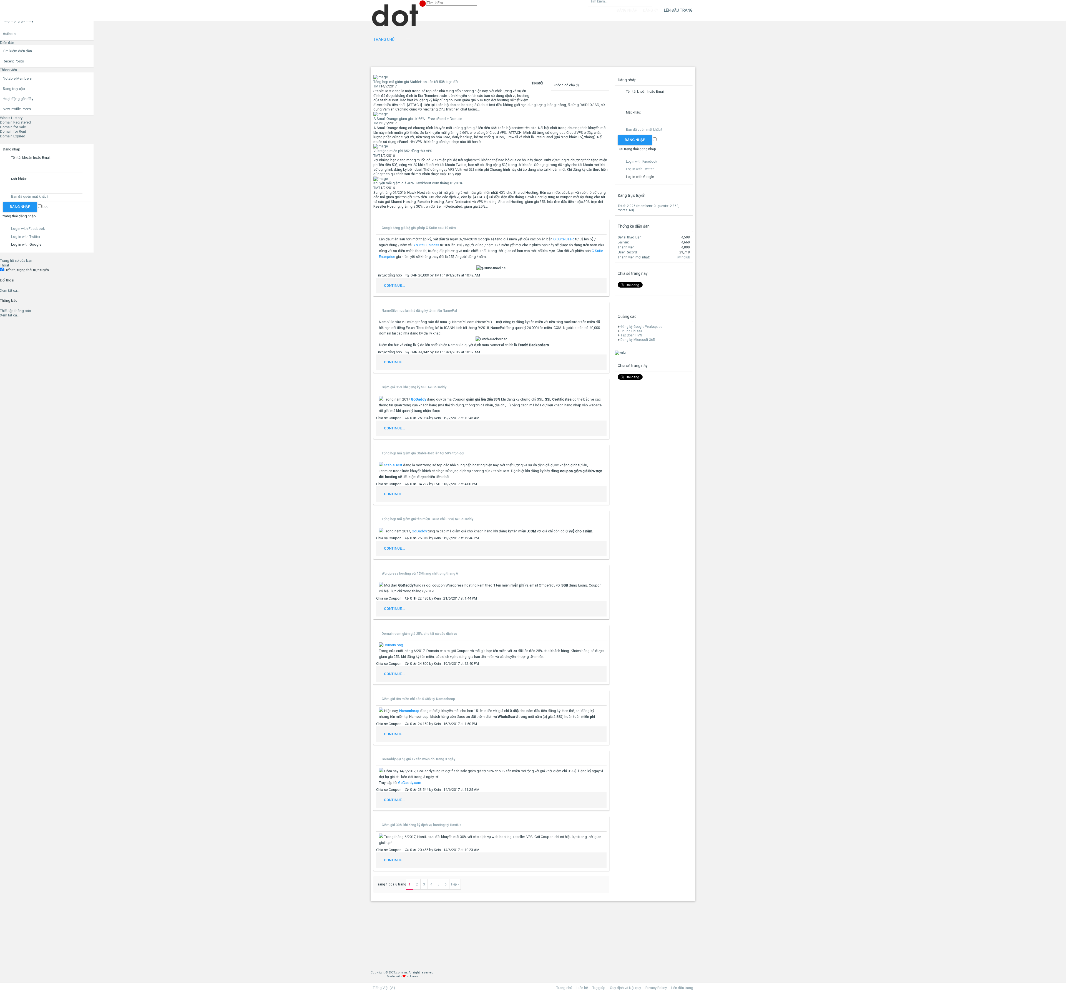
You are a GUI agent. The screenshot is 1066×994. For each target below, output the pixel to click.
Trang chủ (383, 39)
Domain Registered (15, 122)
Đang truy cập (14, 89)
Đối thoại (7, 280)
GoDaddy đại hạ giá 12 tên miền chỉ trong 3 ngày (418, 759)
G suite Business (426, 245)
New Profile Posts (17, 109)
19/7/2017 (451, 418)
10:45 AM (471, 418)
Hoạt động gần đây (18, 99)
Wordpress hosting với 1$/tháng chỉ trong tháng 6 (420, 573)
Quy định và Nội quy (625, 988)
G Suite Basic (563, 239)
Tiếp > (455, 884)
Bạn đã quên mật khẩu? (30, 196)
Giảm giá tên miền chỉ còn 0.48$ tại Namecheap (418, 699)
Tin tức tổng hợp (389, 275)
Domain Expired (12, 136)
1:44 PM (470, 598)
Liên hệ (582, 988)
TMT (376, 86)
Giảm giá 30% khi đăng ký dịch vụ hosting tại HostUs (421, 825)
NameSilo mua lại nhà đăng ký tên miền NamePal (419, 311)
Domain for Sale (13, 127)
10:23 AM (471, 850)
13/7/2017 (451, 484)
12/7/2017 (451, 538)
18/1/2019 (452, 275)
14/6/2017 (451, 789)
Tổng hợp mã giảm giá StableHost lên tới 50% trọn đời (423, 453)
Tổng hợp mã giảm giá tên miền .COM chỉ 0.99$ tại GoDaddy (427, 519)
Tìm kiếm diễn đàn (17, 51)
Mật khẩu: (19, 179)
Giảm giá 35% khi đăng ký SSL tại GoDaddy (414, 387)
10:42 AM (472, 275)
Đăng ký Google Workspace (641, 327)
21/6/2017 (451, 598)
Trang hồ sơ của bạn (16, 260)
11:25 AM (471, 789)
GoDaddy (419, 531)
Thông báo (8, 300)
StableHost (393, 465)
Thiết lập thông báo (15, 311)
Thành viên (8, 70)
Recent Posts (13, 61)
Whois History (11, 118)
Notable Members (17, 78)
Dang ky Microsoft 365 (637, 340)
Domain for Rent (13, 131)
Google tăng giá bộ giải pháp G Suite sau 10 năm (419, 228)
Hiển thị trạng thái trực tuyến (26, 270)
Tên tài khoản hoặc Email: (31, 157)
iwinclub (683, 257)
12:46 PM (471, 538)
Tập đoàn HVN (631, 335)
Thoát (4, 265)
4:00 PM (470, 484)
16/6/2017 (451, 724)
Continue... (394, 285)
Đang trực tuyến (631, 195)
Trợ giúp (598, 988)
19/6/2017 (451, 663)
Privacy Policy (656, 988)
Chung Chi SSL (631, 331)
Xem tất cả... (9, 290)
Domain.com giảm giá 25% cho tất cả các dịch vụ (419, 634)
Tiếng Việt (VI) (384, 988)
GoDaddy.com (409, 783)
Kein (437, 418)
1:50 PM (470, 724)
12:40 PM (471, 663)
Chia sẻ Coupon (389, 418)
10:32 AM (472, 352)
